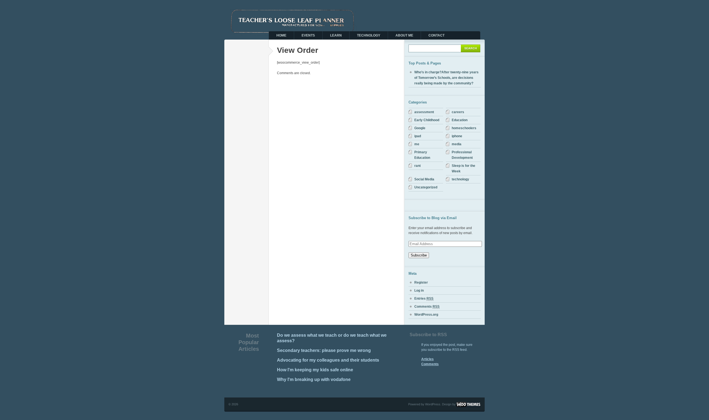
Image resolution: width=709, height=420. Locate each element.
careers (458, 112)
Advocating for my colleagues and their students (328, 360)
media (456, 144)
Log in (419, 290)
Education (459, 120)
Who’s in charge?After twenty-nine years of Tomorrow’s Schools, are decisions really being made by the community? (446, 77)
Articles (427, 359)
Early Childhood (426, 120)
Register (421, 282)
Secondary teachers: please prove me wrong (324, 350)
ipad (417, 136)
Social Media (424, 179)
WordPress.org (426, 315)
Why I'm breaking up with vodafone (314, 379)
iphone (457, 136)
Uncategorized (425, 187)
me (416, 144)
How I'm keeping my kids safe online (315, 369)
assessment (424, 112)
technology (460, 179)
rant (417, 166)
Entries (423, 298)
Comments (427, 306)
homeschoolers (464, 128)
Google (419, 128)
